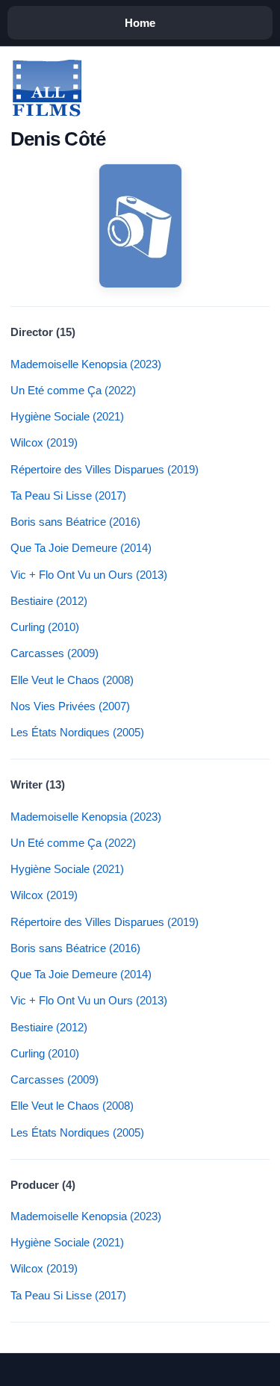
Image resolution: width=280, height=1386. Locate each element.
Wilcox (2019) (44, 442)
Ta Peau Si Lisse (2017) (68, 495)
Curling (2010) (44, 627)
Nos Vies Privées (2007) (70, 706)
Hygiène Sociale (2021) (67, 416)
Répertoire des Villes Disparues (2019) (104, 469)
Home (140, 22)
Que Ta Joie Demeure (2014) (81, 547)
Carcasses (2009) (54, 653)
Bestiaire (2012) (48, 600)
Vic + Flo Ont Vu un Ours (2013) (88, 574)
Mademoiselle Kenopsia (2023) (85, 364)
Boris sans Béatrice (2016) (75, 521)
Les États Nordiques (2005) (77, 732)
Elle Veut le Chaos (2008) (72, 680)
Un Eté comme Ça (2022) (73, 390)
